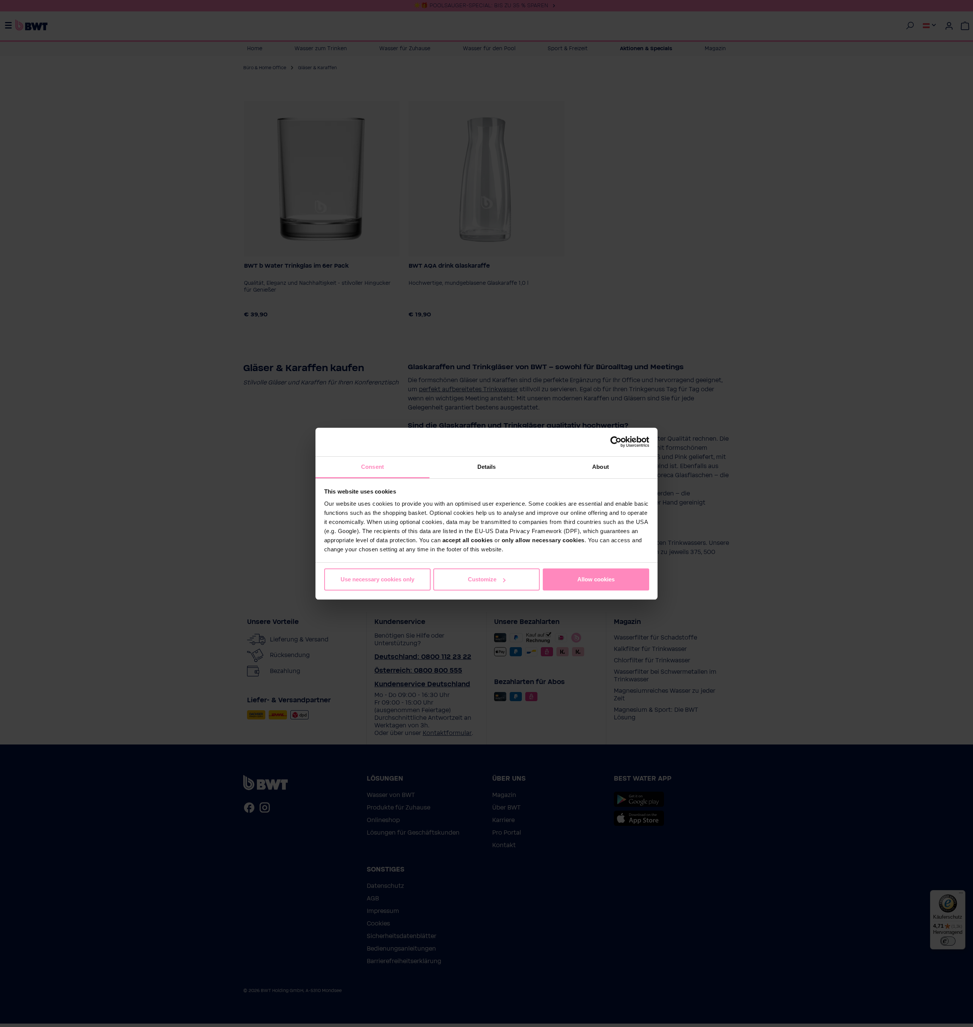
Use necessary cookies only (377, 579)
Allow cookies (596, 579)
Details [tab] (486, 466)
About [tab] (600, 466)
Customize (482, 579)
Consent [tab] (372, 466)
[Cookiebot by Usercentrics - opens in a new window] (616, 442)
